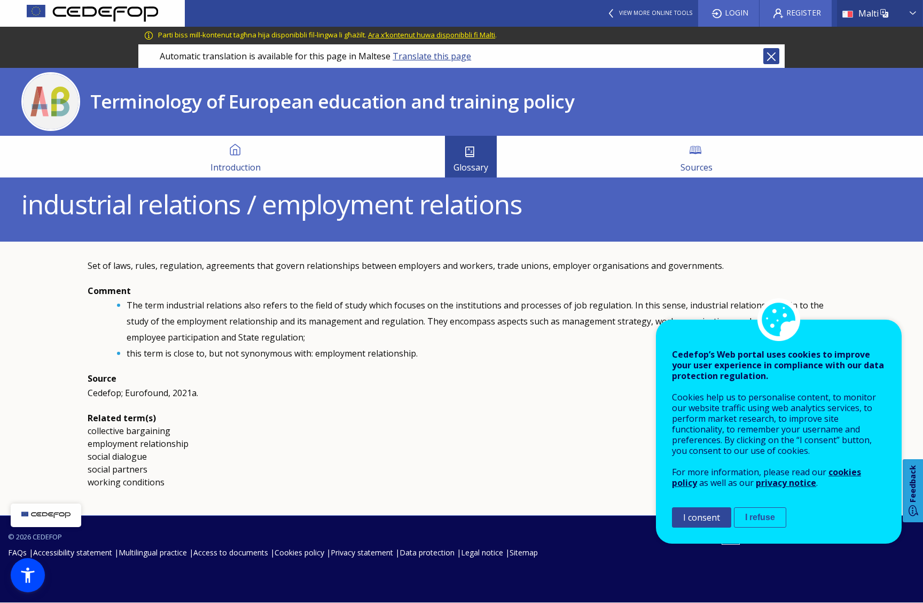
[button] (28, 575)
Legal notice (482, 552)
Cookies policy (299, 552)
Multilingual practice (153, 552)
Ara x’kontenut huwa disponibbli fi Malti (431, 35)
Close (771, 56)
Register (803, 12)
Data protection (427, 552)
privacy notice (786, 483)
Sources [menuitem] (696, 167)
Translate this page (432, 56)
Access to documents (230, 552)
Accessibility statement (72, 552)
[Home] (92, 13)
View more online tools (655, 13)
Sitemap (524, 552)
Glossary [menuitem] (470, 167)
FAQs (17, 552)
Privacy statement (362, 552)
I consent (701, 517)
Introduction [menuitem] (235, 167)
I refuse (760, 517)
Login (736, 12)
